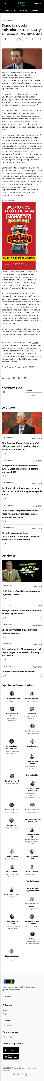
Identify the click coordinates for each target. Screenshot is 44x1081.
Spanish (6, 1010)
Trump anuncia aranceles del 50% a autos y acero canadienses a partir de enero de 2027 (21, 468)
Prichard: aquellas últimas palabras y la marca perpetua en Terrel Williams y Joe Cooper (22, 652)
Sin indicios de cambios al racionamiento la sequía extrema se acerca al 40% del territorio (20, 536)
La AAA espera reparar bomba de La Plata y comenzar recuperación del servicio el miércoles (20, 513)
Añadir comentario (31, 391)
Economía (36, 10)
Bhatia (4, 99)
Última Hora (10, 10)
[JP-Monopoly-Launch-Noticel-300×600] (22, 236)
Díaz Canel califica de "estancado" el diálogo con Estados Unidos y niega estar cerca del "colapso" (20, 446)
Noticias (23, 10)
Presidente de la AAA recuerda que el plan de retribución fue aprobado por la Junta (22, 491)
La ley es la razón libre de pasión (18, 671)
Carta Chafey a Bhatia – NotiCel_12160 (18, 367)
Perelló (35, 342)
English (5, 1014)
